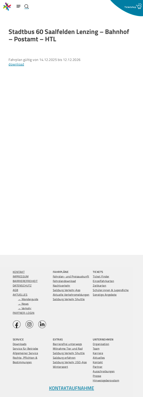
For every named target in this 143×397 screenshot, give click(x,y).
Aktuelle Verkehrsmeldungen (71, 294)
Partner (98, 367)
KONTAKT (19, 272)
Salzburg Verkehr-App (66, 290)
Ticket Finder (101, 276)
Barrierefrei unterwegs (67, 344)
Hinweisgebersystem (106, 380)
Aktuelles (99, 358)
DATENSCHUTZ (22, 285)
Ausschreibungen (104, 371)
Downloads (20, 344)
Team (96, 348)
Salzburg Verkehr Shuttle (69, 299)
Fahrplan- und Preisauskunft (71, 276)
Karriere (98, 353)
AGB (15, 290)
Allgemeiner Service (25, 353)
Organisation (101, 344)
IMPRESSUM (21, 276)
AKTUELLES (20, 294)
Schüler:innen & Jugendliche (111, 290)
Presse (97, 376)
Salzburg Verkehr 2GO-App (70, 362)
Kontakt (98, 362)
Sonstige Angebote (105, 294)
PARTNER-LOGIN (24, 313)
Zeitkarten (99, 285)
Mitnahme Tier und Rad (68, 348)
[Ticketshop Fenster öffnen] (130, 7)
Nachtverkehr (61, 285)
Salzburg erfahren (64, 358)
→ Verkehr (25, 308)
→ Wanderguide (28, 299)
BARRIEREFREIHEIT (25, 281)
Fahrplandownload (64, 281)
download (16, 64)
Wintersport (60, 367)
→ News (23, 304)
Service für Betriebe (25, 348)
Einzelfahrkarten (103, 281)
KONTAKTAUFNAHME (71, 388)
